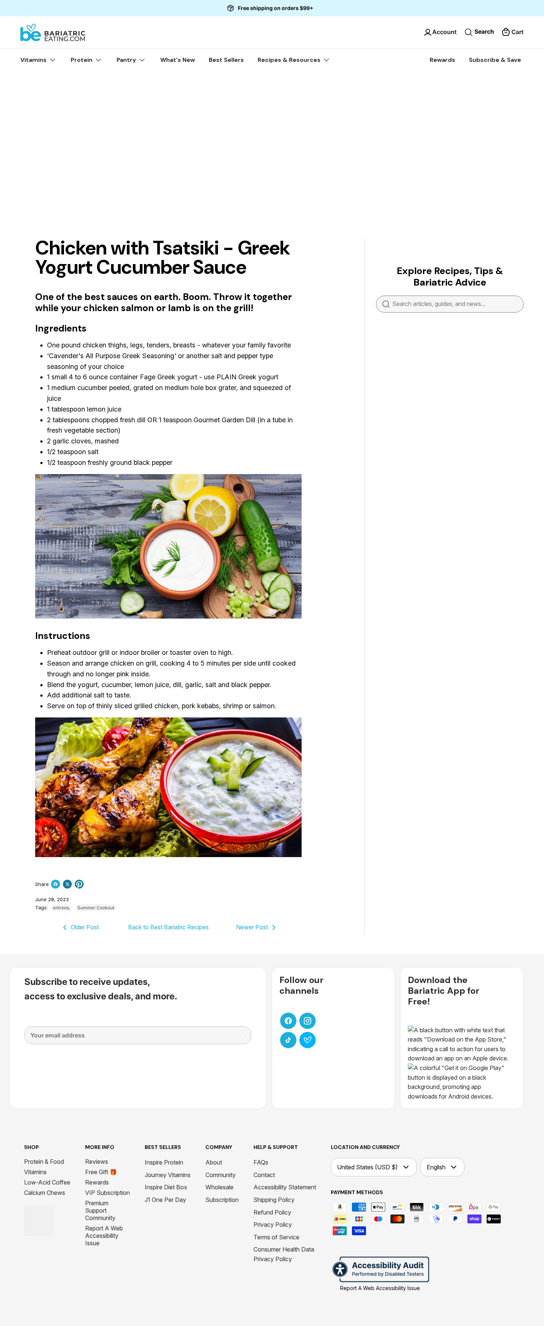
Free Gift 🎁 (101, 1172)
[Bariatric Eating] (52, 32)
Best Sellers (226, 60)
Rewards (442, 60)
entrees (61, 907)
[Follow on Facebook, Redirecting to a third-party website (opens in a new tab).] (288, 1020)
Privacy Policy (272, 1224)
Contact (264, 1175)
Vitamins (35, 1172)
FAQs (260, 1162)
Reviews (96, 1161)
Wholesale (219, 1187)
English (436, 1167)
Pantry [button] (127, 60)
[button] (512, 32)
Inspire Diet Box (166, 1187)
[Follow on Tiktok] (288, 1040)
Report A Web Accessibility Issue (104, 1236)
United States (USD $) (367, 1167)
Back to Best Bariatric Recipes (168, 927)
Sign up (236, 1038)
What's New (177, 60)
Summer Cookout (95, 907)
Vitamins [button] (34, 60)
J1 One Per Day (165, 1199)
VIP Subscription (107, 1192)
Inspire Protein (164, 1162)
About (213, 1162)
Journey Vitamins (168, 1175)
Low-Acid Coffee (47, 1182)
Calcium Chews (44, 1192)
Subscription (222, 1199)
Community (220, 1175)
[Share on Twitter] (67, 884)
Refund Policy (272, 1212)
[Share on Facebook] (55, 884)
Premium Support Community (100, 1210)
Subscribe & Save (495, 60)
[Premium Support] (307, 1040)
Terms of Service (276, 1237)
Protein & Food (44, 1161)
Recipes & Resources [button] (290, 60)
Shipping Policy (274, 1199)
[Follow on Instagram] (307, 1020)
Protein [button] (82, 60)
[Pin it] (79, 884)
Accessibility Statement (284, 1187)
